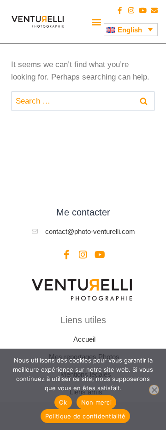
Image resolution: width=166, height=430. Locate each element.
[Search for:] (83, 101)
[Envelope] (154, 10)
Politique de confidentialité (85, 416)
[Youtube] (142, 10)
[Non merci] (154, 390)
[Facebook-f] (119, 10)
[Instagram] (131, 10)
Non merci (96, 402)
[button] (96, 21)
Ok (63, 402)
